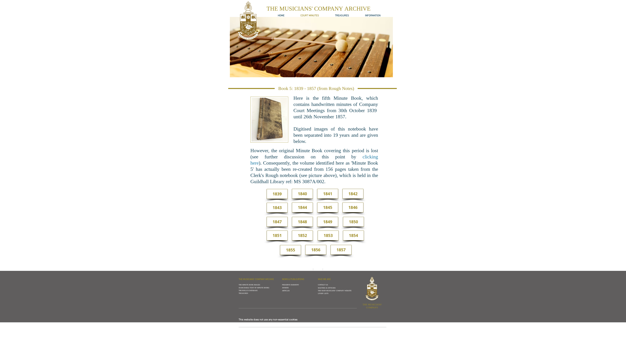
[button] (316, 88)
